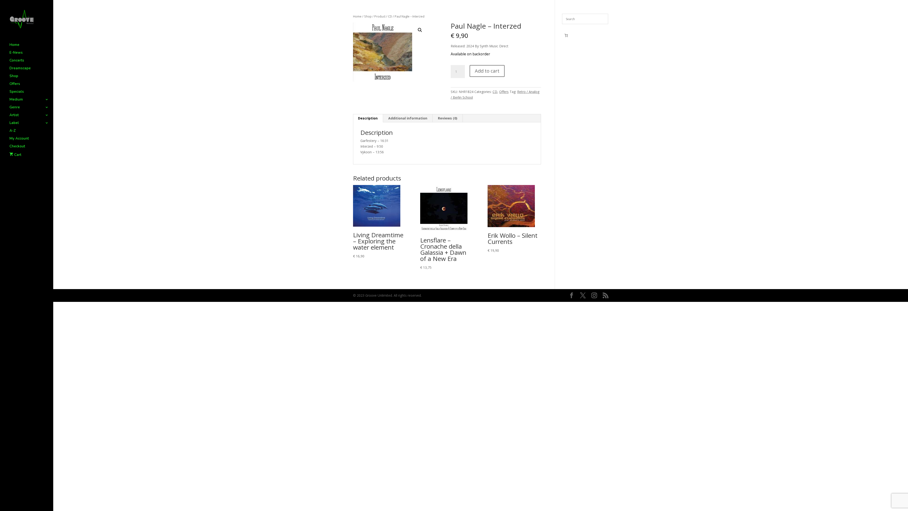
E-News (16, 53)
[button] (420, 30)
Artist (14, 115)
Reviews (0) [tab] (447, 118)
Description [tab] (368, 118)
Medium (16, 100)
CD (390, 16)
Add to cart (487, 71)
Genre (14, 108)
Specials (16, 92)
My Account (19, 139)
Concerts (16, 61)
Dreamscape (20, 68)
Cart (17, 154)
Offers (14, 84)
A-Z (12, 131)
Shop (13, 76)
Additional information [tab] (407, 118)
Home (14, 45)
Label (14, 123)
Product (379, 16)
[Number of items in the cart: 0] (566, 35)
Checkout (17, 147)
